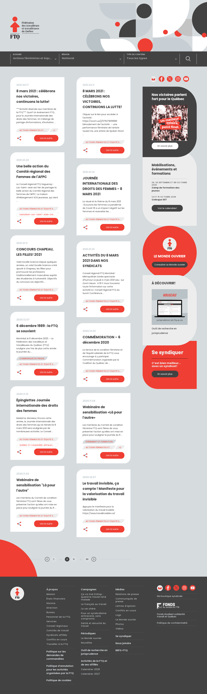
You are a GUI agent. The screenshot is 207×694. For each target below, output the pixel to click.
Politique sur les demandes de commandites (56, 655)
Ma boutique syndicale (169, 596)
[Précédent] (47, 559)
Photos (120, 624)
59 (87, 559)
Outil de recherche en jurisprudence (94, 652)
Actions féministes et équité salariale (41, 130)
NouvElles (86, 642)
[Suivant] (94, 559)
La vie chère (88, 608)
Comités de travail (58, 630)
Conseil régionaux (57, 625)
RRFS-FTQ (121, 650)
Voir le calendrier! (167, 208)
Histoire (51, 603)
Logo (118, 615)
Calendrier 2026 (90, 669)
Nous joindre (123, 643)
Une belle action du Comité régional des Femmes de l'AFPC (33, 171)
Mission (51, 594)
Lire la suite (46, 138)
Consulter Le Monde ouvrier (169, 264)
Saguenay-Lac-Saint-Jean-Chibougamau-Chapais (47, 214)
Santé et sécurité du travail (93, 624)
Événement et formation (99, 441)
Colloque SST (159, 199)
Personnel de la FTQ (58, 616)
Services (52, 621)
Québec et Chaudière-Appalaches (38, 445)
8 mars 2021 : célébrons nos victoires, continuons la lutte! (35, 96)
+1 (54, 130)
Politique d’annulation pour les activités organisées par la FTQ (60, 669)
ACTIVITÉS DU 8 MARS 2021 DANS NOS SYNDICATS (101, 260)
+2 (120, 447)
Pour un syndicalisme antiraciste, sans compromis (94, 616)
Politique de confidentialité (172, 622)
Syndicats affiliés (57, 635)
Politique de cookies (58, 680)
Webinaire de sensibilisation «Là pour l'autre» (102, 412)
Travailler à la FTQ (57, 644)
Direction (52, 607)
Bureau (51, 612)
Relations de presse (127, 594)
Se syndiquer (123, 636)
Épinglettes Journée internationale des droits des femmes (37, 405)
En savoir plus (165, 145)
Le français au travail (93, 604)
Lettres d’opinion (126, 605)
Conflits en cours (57, 639)
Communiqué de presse (32, 358)
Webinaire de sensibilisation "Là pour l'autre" (35, 485)
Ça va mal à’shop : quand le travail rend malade (93, 597)
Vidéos (120, 628)
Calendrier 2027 (90, 673)
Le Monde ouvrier (91, 638)
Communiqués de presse (126, 600)
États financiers (56, 598)
